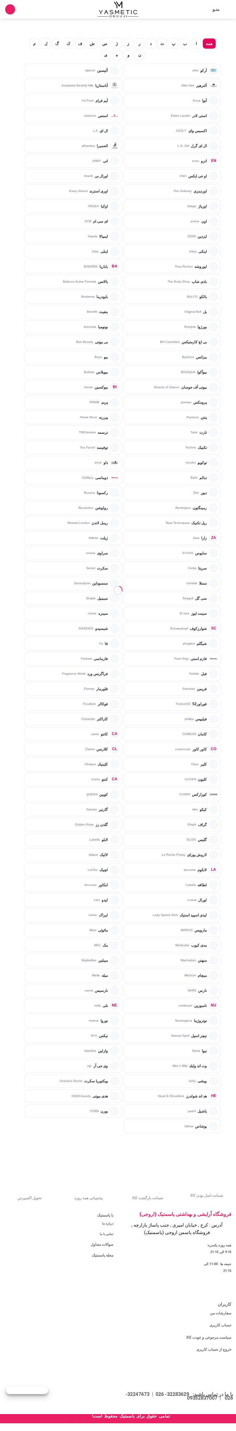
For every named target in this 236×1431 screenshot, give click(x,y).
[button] (227, 9)
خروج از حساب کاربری (213, 1349)
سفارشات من (220, 1313)
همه (209, 43)
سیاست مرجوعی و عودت (211, 1337)
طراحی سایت (78, 1415)
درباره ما (107, 1223)
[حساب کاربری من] (23, 9)
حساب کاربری (220, 1325)
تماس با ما (106, 1234)
